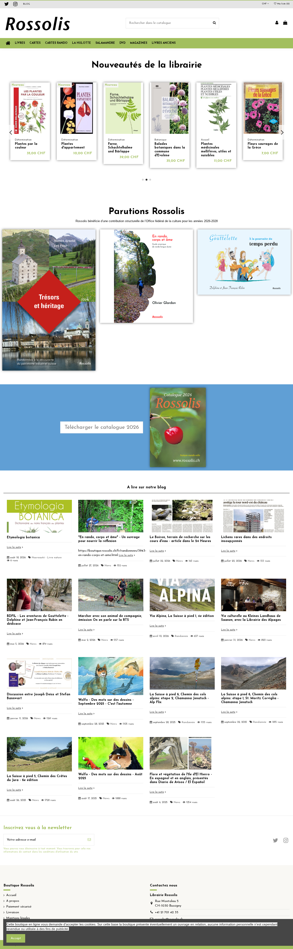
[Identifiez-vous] (276, 23)
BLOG (26, 4)
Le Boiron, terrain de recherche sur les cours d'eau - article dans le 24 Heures (180, 539)
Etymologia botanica (23, 537)
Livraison (12, 912)
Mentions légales (18, 918)
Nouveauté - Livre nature (47, 557)
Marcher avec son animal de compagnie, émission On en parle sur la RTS (110, 618)
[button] (138, 43)
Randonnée (181, 636)
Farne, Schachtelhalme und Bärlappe (27, 148)
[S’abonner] (89, 839)
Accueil (11, 895)
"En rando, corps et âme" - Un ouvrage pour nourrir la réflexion (109, 539)
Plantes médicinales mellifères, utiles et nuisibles (123, 149)
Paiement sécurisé (18, 906)
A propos (12, 901)
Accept (16, 938)
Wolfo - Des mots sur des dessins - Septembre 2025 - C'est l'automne (106, 702)
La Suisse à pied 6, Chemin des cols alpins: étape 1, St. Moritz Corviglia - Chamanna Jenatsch (250, 698)
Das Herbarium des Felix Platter (214, 146)
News (108, 565)
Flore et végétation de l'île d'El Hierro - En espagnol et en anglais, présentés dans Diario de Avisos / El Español (181, 778)
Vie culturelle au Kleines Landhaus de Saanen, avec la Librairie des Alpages (251, 618)
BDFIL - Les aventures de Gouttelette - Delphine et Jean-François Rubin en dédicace (37, 620)
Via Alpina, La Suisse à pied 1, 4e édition (182, 616)
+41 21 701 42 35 (166, 912)
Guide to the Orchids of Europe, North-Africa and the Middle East (263, 149)
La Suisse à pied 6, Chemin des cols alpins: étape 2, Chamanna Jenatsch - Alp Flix (179, 698)
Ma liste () (283, 4)
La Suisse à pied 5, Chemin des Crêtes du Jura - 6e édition (37, 778)
